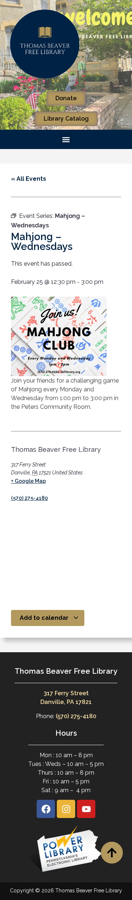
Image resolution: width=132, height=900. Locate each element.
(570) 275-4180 (29, 498)
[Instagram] (66, 809)
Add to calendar (45, 617)
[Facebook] (46, 809)
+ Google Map (28, 481)
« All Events (28, 178)
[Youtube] (86, 809)
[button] (66, 139)
